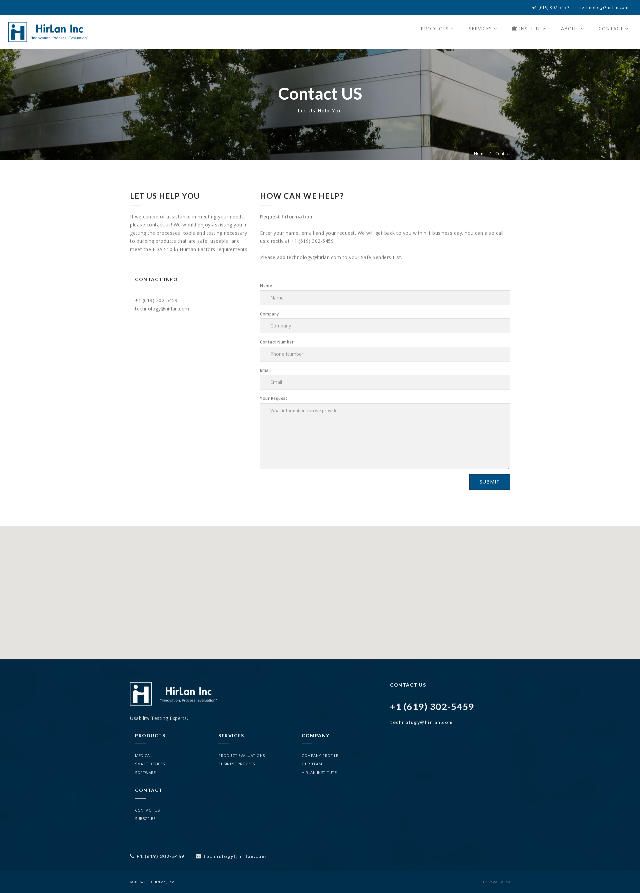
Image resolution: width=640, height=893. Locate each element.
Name (266, 285)
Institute (531, 28)
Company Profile (320, 755)
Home (480, 153)
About (571, 28)
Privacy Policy (496, 881)
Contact (612, 28)
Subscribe (145, 818)
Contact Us (147, 810)
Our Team (312, 763)
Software (145, 772)
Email (265, 370)
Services (481, 28)
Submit (490, 482)
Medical (143, 755)
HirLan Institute (319, 772)
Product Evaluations (241, 755)
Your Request (273, 398)
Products (435, 28)
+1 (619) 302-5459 (550, 7)
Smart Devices (150, 763)
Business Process (236, 763)
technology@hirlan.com (604, 7)
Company (269, 314)
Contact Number (277, 342)
